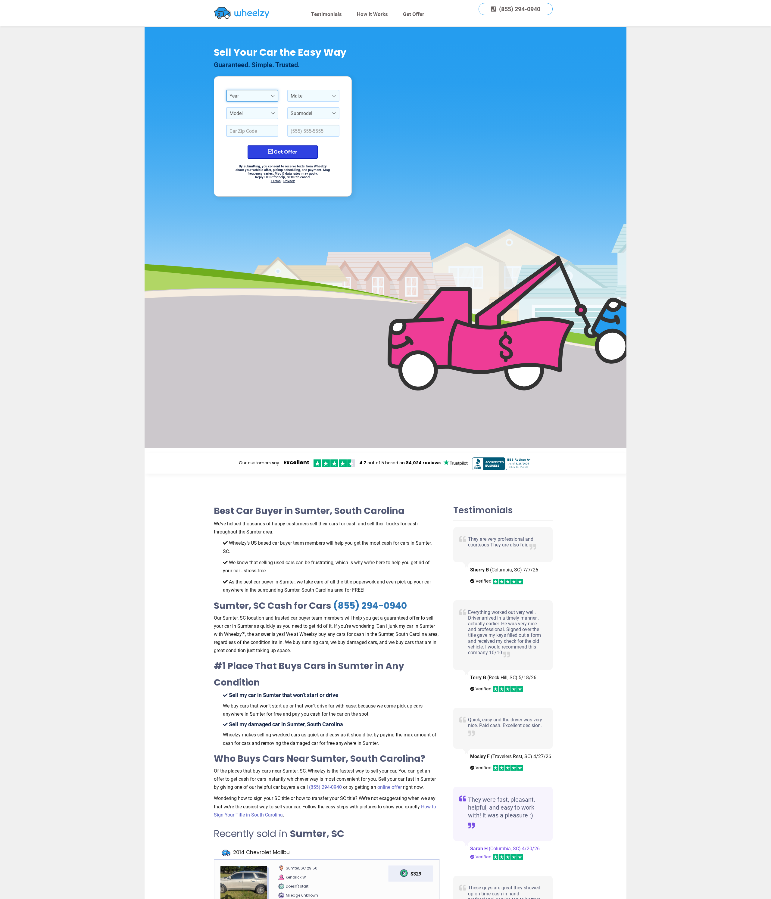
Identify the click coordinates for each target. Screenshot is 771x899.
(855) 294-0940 (370, 605)
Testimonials (326, 14)
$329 (415, 874)
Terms (276, 181)
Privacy (289, 181)
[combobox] (252, 96)
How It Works (372, 14)
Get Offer (413, 14)
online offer (389, 787)
